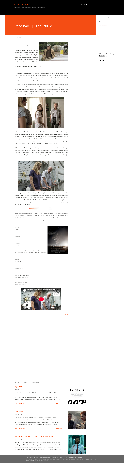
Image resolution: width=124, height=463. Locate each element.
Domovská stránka (18, 11)
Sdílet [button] (77, 43)
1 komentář (21, 403)
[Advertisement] (39, 364)
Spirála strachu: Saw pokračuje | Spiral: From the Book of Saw (34, 436)
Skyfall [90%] (19, 387)
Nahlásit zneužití (103, 25)
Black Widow (19, 411)
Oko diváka (22, 4)
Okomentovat (22, 428)
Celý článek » (59, 403)
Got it (97, 459)
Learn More (89, 459)
